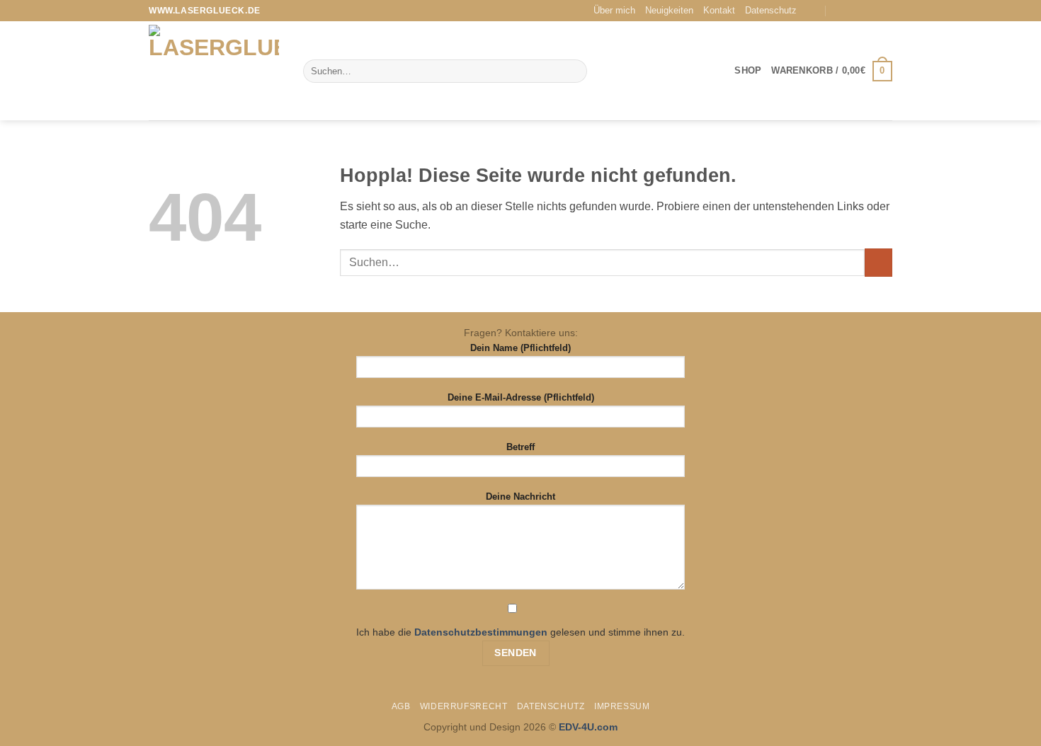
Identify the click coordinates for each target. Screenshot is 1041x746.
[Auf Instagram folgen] (872, 11)
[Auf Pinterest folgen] (885, 11)
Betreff (520, 447)
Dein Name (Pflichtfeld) (520, 348)
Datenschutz (771, 10)
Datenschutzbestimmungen (480, 632)
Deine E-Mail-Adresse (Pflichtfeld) (521, 397)
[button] (831, 71)
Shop (747, 70)
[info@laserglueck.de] (813, 11)
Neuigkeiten (669, 10)
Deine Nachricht (520, 496)
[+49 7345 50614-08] (840, 11)
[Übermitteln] (573, 71)
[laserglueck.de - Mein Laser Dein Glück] (215, 70)
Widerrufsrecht (464, 706)
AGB (401, 706)
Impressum (622, 706)
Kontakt (719, 10)
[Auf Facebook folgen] (858, 11)
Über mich (614, 10)
